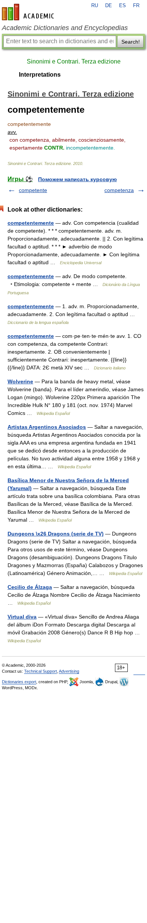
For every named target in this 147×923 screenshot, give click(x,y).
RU (94, 5)
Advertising (69, 671)
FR (136, 5)
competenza (119, 190)
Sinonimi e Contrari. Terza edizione (74, 61)
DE (108, 5)
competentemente (31, 223)
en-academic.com (29, 12)
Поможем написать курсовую (77, 179)
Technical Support (40, 671)
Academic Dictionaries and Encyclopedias (65, 28)
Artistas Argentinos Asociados (47, 427)
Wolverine (20, 381)
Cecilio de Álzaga (30, 587)
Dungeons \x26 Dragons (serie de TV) (56, 534)
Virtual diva (22, 617)
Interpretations (40, 74)
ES (122, 5)
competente (33, 190)
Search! (130, 42)
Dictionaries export (19, 681)
